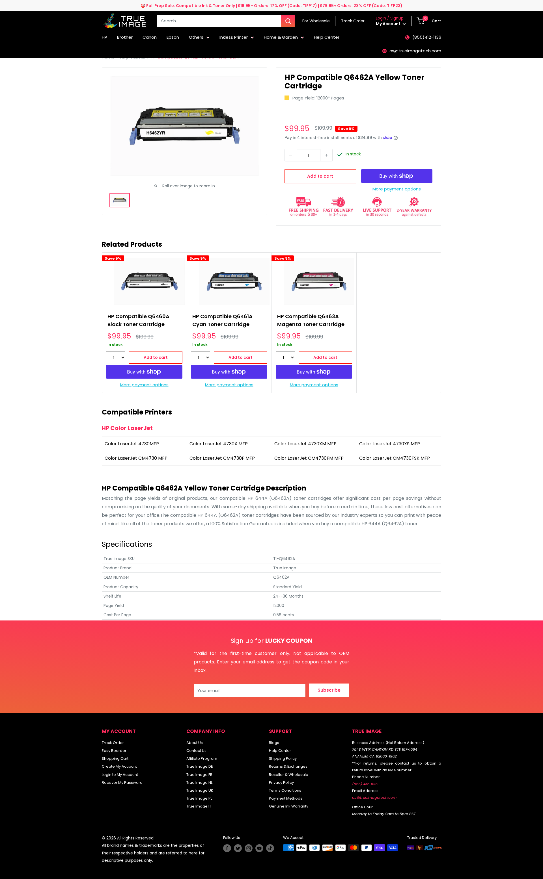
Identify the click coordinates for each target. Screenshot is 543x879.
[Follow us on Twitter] (238, 848)
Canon (150, 37)
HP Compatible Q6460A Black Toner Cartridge (138, 320)
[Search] (288, 21)
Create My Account (119, 766)
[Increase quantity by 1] (326, 155)
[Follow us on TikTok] (270, 848)
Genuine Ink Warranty (288, 806)
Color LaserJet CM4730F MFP (222, 458)
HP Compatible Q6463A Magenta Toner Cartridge (310, 320)
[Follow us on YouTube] (259, 848)
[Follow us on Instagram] (249, 848)
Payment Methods (285, 798)
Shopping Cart (115, 758)
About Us (194, 742)
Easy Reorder (114, 750)
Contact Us (196, 750)
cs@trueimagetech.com (415, 51)
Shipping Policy (283, 758)
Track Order (113, 742)
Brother (125, 37)
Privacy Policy (281, 782)
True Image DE (199, 766)
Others (196, 37)
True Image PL (199, 798)
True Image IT (198, 806)
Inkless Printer (233, 37)
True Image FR (199, 774)
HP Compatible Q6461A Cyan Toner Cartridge (222, 320)
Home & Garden (281, 37)
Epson (173, 37)
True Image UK (199, 790)
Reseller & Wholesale (288, 774)
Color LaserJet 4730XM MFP (305, 443)
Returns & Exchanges (288, 766)
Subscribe (329, 690)
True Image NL (199, 782)
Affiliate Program (201, 758)
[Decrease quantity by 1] (291, 155)
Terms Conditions (285, 790)
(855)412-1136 (426, 37)
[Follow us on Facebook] (227, 848)
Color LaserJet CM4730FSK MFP (394, 458)
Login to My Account (120, 774)
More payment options (396, 189)
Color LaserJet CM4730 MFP (136, 458)
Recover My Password (122, 782)
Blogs (274, 742)
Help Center (326, 37)
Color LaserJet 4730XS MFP (389, 443)
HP (104, 37)
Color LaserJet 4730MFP (132, 443)
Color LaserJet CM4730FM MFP (309, 458)
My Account (388, 24)
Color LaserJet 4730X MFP (218, 443)
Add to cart (320, 176)
